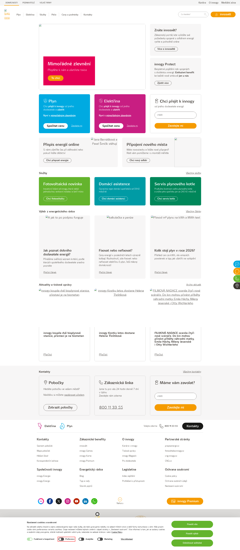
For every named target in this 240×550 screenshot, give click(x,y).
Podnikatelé (28, 3)
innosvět (83, 446)
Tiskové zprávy (129, 451)
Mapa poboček (43, 451)
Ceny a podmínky (70, 14)
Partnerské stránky (177, 439)
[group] (56, 450)
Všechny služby (193, 173)
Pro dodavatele (129, 461)
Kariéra (202, 2)
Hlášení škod (42, 456)
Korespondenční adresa (47, 461)
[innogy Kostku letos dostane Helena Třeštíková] (120, 308)
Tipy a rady (85, 481)
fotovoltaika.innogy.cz (174, 451)
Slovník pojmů (86, 486)
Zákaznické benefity (93, 439)
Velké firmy (46, 3)
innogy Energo (43, 481)
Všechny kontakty (192, 372)
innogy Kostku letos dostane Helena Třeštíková (117, 334)
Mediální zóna (228, 2)
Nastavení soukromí (174, 486)
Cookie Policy (117, 532)
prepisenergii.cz (172, 446)
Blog (82, 476)
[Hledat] (205, 14)
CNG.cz (168, 461)
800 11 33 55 (171, 426)
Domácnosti (12, 3)
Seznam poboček (45, 446)
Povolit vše (192, 524)
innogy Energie (43, 476)
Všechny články (193, 211)
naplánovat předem (74, 394)
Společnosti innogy (49, 469)
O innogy (213, 2)
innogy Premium (87, 461)
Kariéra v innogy (129, 446)
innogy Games (86, 451)
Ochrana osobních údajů (176, 481)
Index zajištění (128, 476)
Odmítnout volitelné (192, 543)
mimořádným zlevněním (63, 115)
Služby (43, 14)
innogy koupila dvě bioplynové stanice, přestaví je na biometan (63, 334)
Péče (54, 14)
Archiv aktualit (193, 285)
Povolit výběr (192, 533)
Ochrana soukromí (177, 469)
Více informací (127, 539)
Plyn (19, 14)
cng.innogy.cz (171, 456)
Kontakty (88, 14)
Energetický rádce (91, 469)
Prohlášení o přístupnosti (133, 481)
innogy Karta (85, 456)
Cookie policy (171, 476)
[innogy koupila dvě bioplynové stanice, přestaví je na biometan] (64, 308)
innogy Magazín (129, 456)
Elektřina (30, 14)
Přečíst (47, 354)
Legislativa (129, 469)
